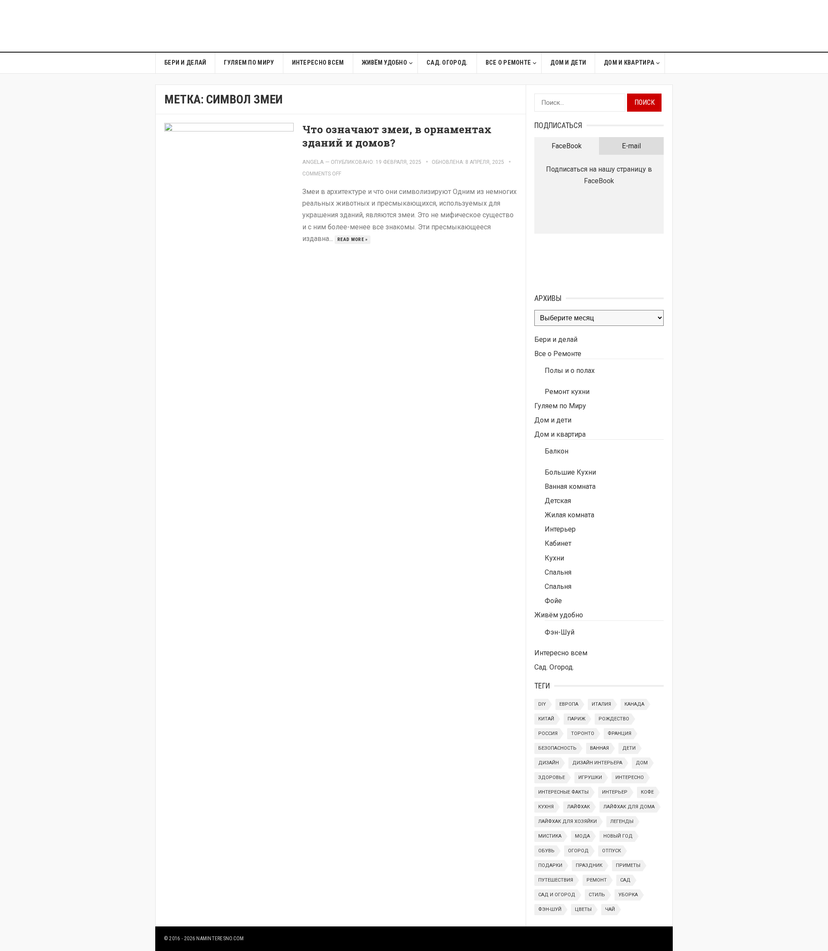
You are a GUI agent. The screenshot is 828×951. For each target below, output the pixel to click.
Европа (568, 704)
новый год (618, 836)
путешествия (555, 880)
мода (582, 836)
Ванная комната (570, 486)
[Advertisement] (516, 25)
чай (610, 909)
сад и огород (556, 895)
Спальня (558, 572)
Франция (619, 733)
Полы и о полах (570, 370)
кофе (647, 792)
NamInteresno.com (220, 938)
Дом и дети (568, 62)
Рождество (614, 719)
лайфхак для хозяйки (567, 821)
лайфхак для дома (629, 807)
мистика (549, 836)
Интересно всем (318, 62)
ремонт (596, 880)
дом (642, 763)
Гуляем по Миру (249, 62)
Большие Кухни (570, 472)
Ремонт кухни (567, 392)
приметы (628, 865)
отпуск (611, 851)
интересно (629, 777)
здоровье (551, 777)
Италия (601, 704)
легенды (622, 821)
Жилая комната (569, 515)
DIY (542, 704)
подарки (550, 865)
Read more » (352, 239)
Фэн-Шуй (559, 632)
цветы (583, 909)
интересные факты (563, 792)
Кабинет (558, 543)
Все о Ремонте (508, 62)
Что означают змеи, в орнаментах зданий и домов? (397, 136)
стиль (597, 895)
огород (578, 851)
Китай (546, 719)
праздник (589, 865)
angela (313, 162)
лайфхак (578, 807)
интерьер (614, 792)
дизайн (548, 763)
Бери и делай (185, 62)
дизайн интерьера (597, 763)
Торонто (582, 733)
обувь (546, 851)
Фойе (553, 601)
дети (629, 748)
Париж (576, 719)
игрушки (590, 777)
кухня (546, 807)
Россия (548, 733)
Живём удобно (384, 62)
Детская (558, 501)
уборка (628, 895)
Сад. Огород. (447, 62)
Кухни (554, 558)
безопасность (557, 748)
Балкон (556, 451)
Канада (634, 704)
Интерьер (560, 529)
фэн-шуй (549, 909)
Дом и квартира (629, 62)
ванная (599, 748)
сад (625, 880)
